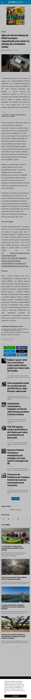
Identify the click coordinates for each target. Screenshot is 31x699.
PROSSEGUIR (15, 696)
